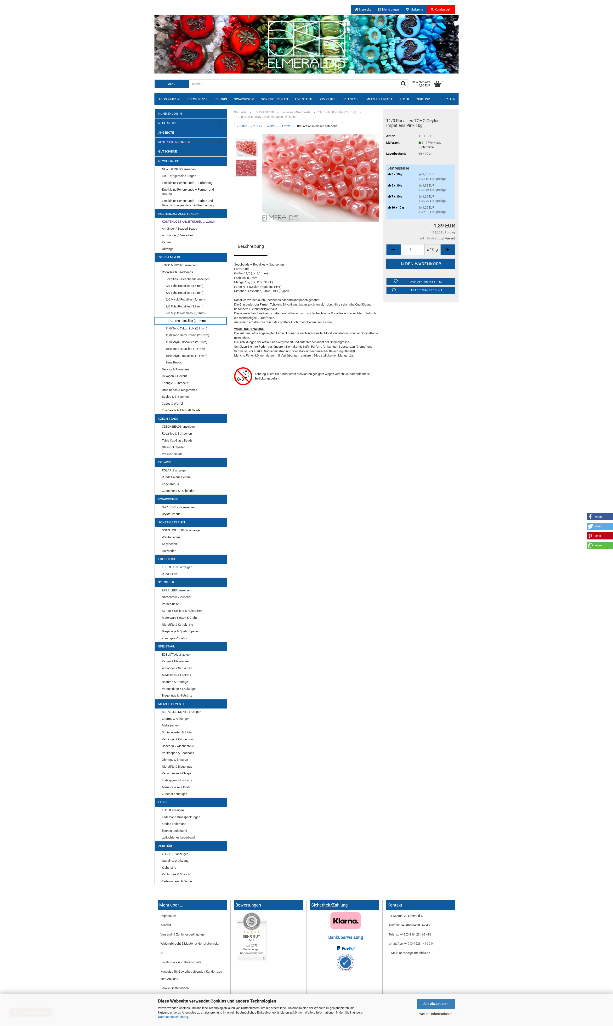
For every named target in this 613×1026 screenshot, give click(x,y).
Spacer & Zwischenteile (178, 746)
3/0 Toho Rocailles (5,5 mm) (184, 286)
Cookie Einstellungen (174, 988)
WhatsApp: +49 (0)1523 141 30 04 (411, 943)
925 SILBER (327, 99)
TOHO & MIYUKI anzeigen (179, 265)
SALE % (450, 99)
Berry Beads (173, 362)
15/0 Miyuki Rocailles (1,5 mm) (186, 355)
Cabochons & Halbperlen (178, 491)
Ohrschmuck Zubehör (176, 597)
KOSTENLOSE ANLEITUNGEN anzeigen (188, 221)
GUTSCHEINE (167, 151)
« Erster (242, 126)
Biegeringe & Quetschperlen (180, 631)
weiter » (272, 126)
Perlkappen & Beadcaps (178, 753)
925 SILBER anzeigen (176, 590)
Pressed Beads (172, 454)
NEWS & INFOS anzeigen (179, 169)
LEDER (404, 99)
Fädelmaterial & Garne (177, 881)
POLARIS (221, 99)
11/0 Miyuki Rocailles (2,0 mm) (186, 342)
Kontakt (165, 925)
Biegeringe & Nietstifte (177, 695)
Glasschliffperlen (173, 447)
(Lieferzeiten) (427, 147)
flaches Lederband (174, 831)
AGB (163, 953)
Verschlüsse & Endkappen (179, 689)
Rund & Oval (170, 574)
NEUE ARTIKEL (168, 123)
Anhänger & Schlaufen (177, 668)
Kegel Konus (170, 484)
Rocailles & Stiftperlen (177, 433)
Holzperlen (169, 551)
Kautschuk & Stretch (176, 874)
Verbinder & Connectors (178, 739)
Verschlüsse (170, 604)
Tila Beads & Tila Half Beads (181, 410)
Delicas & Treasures (175, 369)
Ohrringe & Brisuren (175, 759)
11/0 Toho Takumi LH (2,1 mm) (186, 328)
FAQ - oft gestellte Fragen (179, 176)
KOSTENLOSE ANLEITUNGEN (178, 213)
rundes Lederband (174, 824)
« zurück (256, 126)
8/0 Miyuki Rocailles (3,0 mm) (185, 313)
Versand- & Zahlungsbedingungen (183, 934)
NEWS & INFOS (168, 161)
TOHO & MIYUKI (169, 99)
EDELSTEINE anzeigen (177, 567)
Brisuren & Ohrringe (175, 682)
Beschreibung (251, 246)
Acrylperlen (169, 544)
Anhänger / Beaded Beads (179, 228)
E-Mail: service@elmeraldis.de (409, 953)
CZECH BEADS (197, 99)
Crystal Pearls (171, 514)
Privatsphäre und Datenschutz (180, 962)
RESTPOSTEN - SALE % (174, 142)
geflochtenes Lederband (178, 837)
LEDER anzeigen (173, 810)
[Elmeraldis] (306, 44)
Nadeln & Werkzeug (175, 860)
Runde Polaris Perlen (176, 477)
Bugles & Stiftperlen (175, 396)
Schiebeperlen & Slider (177, 732)
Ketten (166, 242)
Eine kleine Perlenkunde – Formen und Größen (188, 192)
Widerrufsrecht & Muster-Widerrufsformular (190, 943)
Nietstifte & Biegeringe (177, 766)
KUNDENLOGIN (170, 113)
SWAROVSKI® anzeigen (178, 507)
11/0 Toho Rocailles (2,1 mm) (186, 321)
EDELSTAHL (351, 99)
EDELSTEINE (303, 99)
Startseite (364, 9)
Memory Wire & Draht (176, 787)
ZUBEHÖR (423, 99)
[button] (600, 516)
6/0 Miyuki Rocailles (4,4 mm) (185, 299)
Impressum (168, 916)
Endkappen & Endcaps (177, 780)
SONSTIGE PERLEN (274, 99)
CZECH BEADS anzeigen (178, 426)
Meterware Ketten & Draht (179, 617)
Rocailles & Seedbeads (177, 272)
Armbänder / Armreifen (177, 235)
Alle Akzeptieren (435, 1004)
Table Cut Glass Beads (177, 440)
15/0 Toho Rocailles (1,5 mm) (185, 349)
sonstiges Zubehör (174, 638)
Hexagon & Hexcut (174, 376)
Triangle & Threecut (175, 383)
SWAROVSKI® (244, 99)
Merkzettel (416, 9)
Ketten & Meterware (175, 661)
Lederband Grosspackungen (181, 817)
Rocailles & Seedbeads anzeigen (187, 279)
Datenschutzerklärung (173, 1017)
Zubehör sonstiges (174, 794)
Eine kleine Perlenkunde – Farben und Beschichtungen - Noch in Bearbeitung (188, 203)
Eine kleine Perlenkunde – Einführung (187, 183)
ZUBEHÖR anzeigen (175, 854)
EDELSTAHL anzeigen (176, 654)
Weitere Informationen (435, 1014)
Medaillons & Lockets (176, 675)
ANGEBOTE (166, 132)
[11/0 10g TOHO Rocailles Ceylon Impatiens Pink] (320, 177)
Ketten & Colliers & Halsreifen (182, 610)
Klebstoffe (169, 867)
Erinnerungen (390, 9)
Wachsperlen (171, 537)
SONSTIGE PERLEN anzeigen (181, 530)
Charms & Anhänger (175, 718)
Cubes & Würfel (172, 403)
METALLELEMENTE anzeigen (181, 712)
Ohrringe (167, 249)
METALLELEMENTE (379, 99)
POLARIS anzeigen (174, 470)
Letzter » (288, 126)
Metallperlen (170, 725)
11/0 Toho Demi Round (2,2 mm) (187, 335)
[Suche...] (403, 84)
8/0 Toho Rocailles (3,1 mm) (184, 306)
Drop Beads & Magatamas (179, 390)
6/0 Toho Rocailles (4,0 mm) (184, 293)
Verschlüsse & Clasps (177, 773)
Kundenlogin (442, 9)
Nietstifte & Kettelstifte (177, 624)
